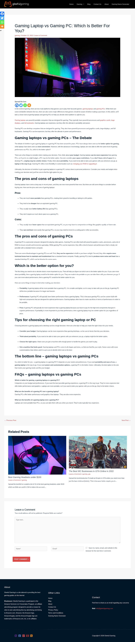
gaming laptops (88, 109)
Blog (88, 4)
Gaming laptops (20, 120)
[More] (29, 105)
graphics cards (105, 120)
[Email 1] (27, 635)
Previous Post (10, 420)
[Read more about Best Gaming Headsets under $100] (37, 455)
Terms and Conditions (55, 613)
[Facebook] (17, 105)
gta (89, 474)
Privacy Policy (53, 610)
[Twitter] (21, 105)
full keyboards (29, 123)
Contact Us (97, 4)
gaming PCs (100, 109)
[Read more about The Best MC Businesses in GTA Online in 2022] (98, 452)
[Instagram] (15, 635)
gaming (17, 35)
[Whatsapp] (25, 105)
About (107, 4)
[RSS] (31, 635)
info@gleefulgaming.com (104, 608)
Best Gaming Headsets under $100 (24, 477)
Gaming (79, 4)
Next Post (126, 420)
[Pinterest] (23, 635)
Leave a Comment (40, 35)
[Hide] (1, 30)
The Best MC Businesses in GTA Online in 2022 (91, 471)
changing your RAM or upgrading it (85, 164)
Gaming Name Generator (120, 4)
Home (71, 4)
